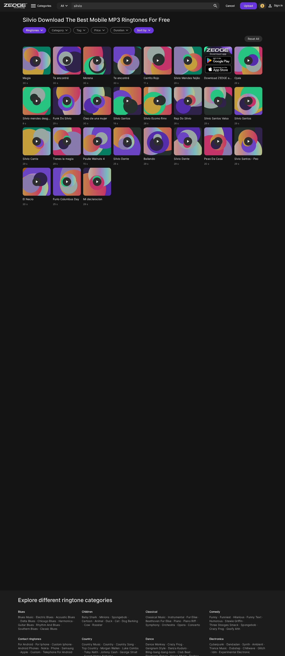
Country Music (91, 644)
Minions (104, 617)
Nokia (45, 648)
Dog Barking (130, 621)
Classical (151, 611)
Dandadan (233, 644)
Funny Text (254, 617)
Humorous (216, 621)
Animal (99, 621)
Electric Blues (45, 617)
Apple (24, 652)
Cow (87, 624)
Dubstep (234, 648)
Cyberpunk (216, 644)
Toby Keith (91, 652)
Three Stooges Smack (223, 624)
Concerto (194, 624)
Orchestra (168, 624)
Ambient (257, 644)
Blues (21, 611)
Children (87, 611)
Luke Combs (130, 648)
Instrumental (176, 617)
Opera (181, 624)
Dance (150, 638)
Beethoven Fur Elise (158, 621)
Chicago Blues (46, 621)
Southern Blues (28, 628)
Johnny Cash (108, 652)
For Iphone (42, 644)
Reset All (253, 38)
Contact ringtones (29, 638)
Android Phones (28, 648)
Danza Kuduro (177, 648)
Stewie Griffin (234, 621)
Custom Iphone (62, 644)
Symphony (153, 624)
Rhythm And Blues (48, 624)
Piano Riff (189, 621)
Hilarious (238, 617)
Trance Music (218, 648)
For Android (25, 644)
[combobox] (81, 30)
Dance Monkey (155, 644)
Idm (214, 652)
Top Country (90, 648)
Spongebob (119, 617)
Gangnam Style (156, 648)
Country (87, 638)
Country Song (125, 644)
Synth (246, 644)
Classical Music (156, 617)
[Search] (215, 6)
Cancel (230, 5)
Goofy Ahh (233, 628)
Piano (177, 621)
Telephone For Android (57, 652)
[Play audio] (36, 60)
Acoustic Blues (65, 617)
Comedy (214, 611)
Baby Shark (89, 617)
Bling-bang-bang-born (160, 652)
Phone (55, 648)
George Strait (128, 652)
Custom (35, 652)
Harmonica (66, 621)
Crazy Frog (216, 628)
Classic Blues (48, 628)
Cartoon (87, 621)
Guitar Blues (26, 624)
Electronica (216, 638)
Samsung (68, 648)
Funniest (225, 617)
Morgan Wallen (110, 648)
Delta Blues (27, 621)
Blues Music (26, 617)
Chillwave (249, 648)
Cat (117, 621)
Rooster (97, 624)
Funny (213, 617)
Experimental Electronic (234, 652)
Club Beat (184, 652)
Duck (109, 621)
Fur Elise (192, 617)
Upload (248, 5)
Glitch (261, 648)
